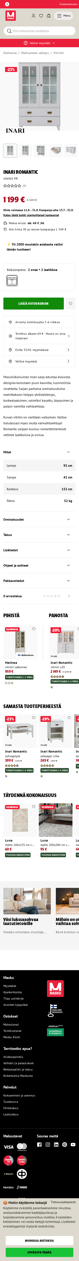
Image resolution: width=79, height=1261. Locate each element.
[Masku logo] (55, 986)
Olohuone (10, 53)
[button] (71, 304)
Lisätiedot (10, 550)
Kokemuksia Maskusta (18, 1076)
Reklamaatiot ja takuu (18, 1069)
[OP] (22, 1174)
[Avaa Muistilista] (41, 16)
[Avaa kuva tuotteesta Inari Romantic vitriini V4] (39, 96)
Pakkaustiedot (13, 581)
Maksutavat (11, 1024)
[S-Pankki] (22, 1187)
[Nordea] (8, 1187)
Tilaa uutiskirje (13, 998)
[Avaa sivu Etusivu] (10, 15)
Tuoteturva (10, 1102)
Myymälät (9, 986)
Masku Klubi (11, 1037)
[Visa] (8, 1147)
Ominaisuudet (13, 519)
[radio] (12, 281)
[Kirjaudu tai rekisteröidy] (33, 16)
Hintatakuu (10, 1108)
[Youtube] (73, 1144)
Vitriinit (58, 53)
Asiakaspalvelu (13, 1057)
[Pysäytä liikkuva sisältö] (7, 4)
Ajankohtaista (12, 992)
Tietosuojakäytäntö (63, 1202)
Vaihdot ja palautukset (18, 1063)
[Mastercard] (22, 1147)
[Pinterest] (64, 1144)
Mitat (7, 452)
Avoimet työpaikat (15, 1005)
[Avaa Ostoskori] (48, 16)
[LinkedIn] (56, 1144)
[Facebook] (39, 1144)
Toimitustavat (12, 1031)
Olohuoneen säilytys (35, 53)
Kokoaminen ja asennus (19, 1095)
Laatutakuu (11, 1114)
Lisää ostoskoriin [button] (34, 303)
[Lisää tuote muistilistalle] (33, 629)
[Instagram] (47, 1144)
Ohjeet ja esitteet (15, 565)
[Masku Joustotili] (8, 1174)
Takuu (7, 535)
